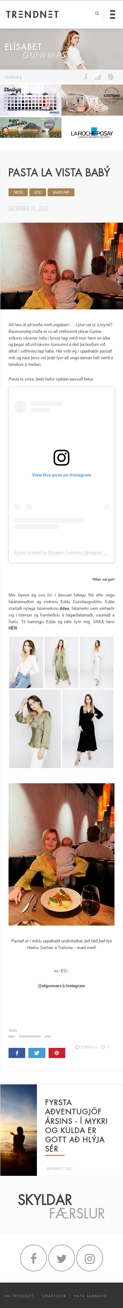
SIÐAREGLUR (54, 1296)
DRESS (18, 192)
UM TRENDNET (19, 1296)
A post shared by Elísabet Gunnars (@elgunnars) (62, 552)
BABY (12, 1036)
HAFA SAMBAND (90, 1296)
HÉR (13, 628)
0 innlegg (89, 1047)
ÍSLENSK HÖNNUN (30, 1036)
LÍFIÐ (37, 192)
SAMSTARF (61, 192)
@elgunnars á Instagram (61, 985)
